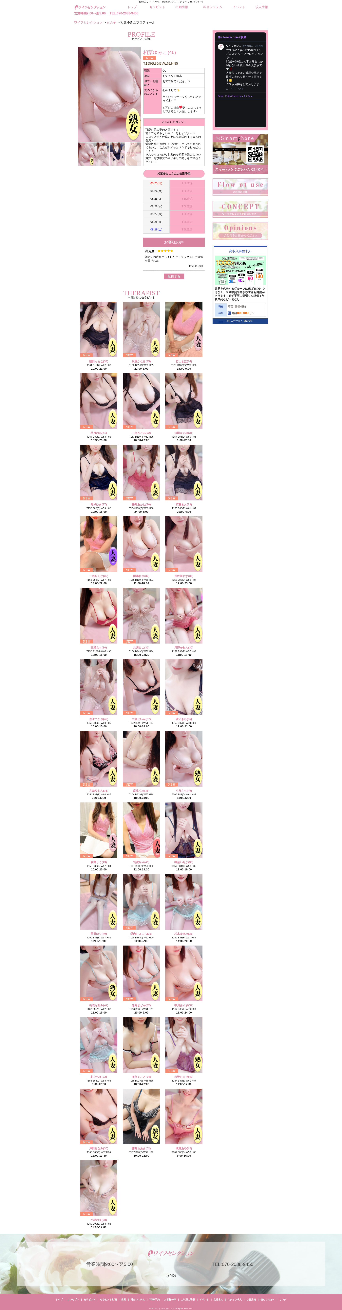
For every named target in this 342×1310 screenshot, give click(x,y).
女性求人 (218, 1299)
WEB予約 (154, 1299)
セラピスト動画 (108, 1299)
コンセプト (73, 1299)
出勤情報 (181, 7)
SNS (171, 1275)
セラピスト (157, 7)
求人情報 (261, 7)
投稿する (174, 276)
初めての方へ (267, 1299)
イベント (239, 7)
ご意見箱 (251, 1299)
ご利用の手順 (188, 1299)
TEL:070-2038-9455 (124, 13)
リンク (282, 1299)
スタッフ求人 (235, 1299)
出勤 (123, 1299)
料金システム (212, 7)
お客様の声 (170, 1299)
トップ (132, 7)
